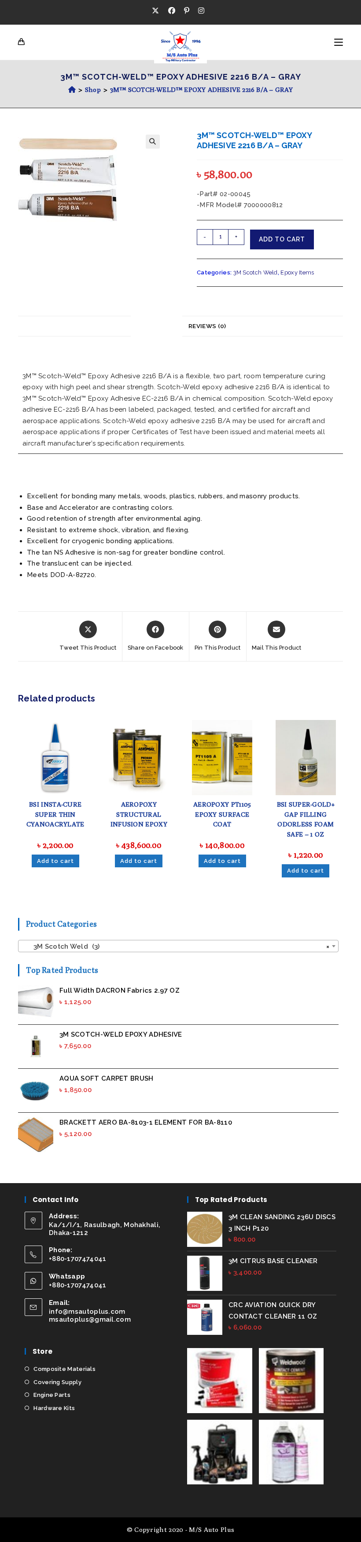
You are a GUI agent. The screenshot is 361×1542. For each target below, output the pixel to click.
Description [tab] (156, 325)
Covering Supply (57, 1382)
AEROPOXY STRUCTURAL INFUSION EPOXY (139, 814)
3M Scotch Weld (255, 272)
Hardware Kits (54, 1408)
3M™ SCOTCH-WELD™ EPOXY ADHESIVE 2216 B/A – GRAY (201, 89)
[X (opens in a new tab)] (157, 11)
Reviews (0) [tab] (207, 325)
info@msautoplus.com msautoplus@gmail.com (90, 1315)
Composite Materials (64, 1369)
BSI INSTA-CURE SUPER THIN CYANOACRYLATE (55, 814)
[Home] (72, 89)
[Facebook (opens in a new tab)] (172, 11)
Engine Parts (51, 1395)
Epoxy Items (297, 272)
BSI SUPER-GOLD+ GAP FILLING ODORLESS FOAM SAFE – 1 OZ (306, 819)
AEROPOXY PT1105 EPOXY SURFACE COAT (222, 814)
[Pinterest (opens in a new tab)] (187, 11)
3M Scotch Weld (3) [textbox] (175, 946)
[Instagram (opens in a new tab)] (201, 11)
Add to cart (282, 239)
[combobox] (178, 946)
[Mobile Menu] (338, 42)
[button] (153, 142)
